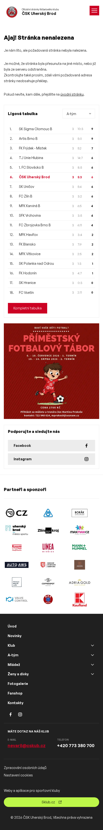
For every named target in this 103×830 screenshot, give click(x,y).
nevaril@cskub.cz (27, 745)
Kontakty (15, 703)
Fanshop (15, 693)
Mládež (14, 665)
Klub (11, 645)
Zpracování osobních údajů (25, 768)
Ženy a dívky (18, 674)
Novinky (15, 636)
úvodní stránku (72, 94)
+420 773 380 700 (75, 745)
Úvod (12, 626)
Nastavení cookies (18, 775)
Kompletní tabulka (27, 308)
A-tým (13, 655)
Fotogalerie (18, 684)
